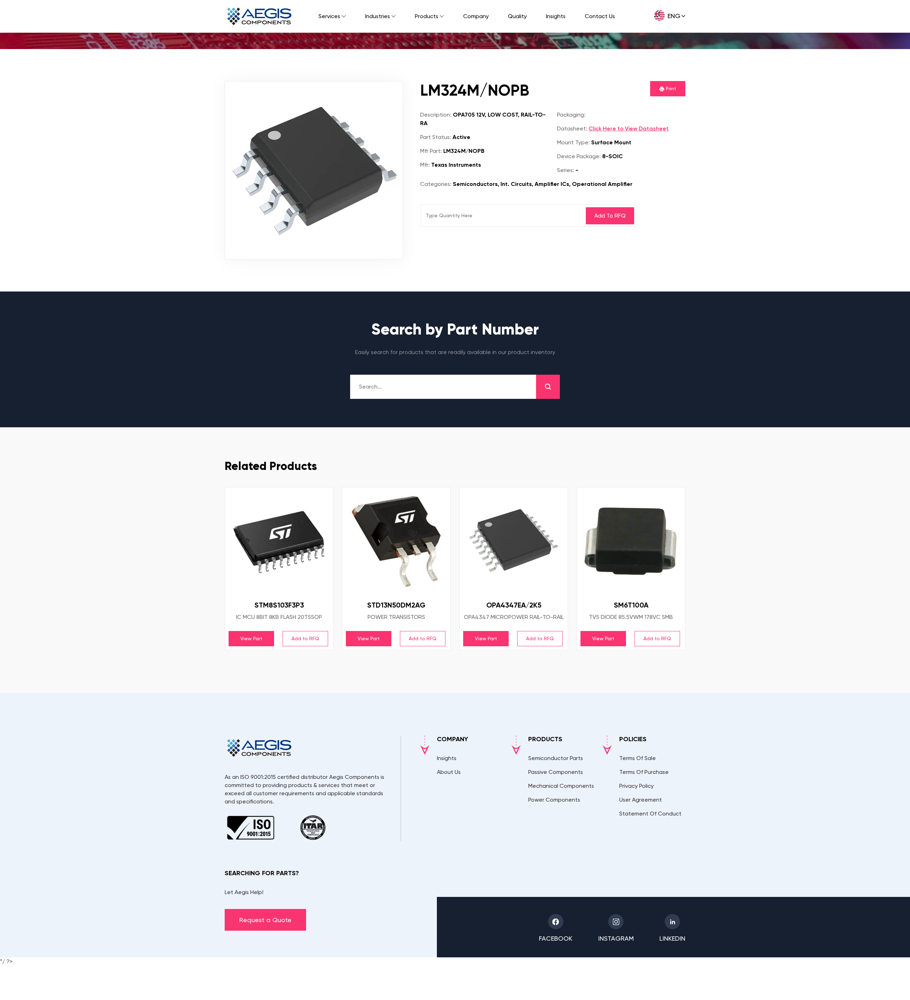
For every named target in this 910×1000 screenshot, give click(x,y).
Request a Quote (265, 920)
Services (329, 16)
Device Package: (579, 156)
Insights (556, 16)
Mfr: (425, 164)
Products (426, 16)
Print (670, 88)
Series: (565, 170)
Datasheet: (572, 128)
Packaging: (571, 114)
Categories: (435, 184)
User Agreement (640, 799)
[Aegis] (259, 16)
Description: (435, 114)
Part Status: (435, 137)
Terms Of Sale (637, 758)
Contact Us (600, 16)
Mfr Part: (431, 151)
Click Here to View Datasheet (629, 128)
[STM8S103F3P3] (279, 541)
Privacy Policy (636, 785)
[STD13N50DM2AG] (396, 541)
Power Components (554, 799)
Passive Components (555, 772)
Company (476, 16)
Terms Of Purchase (644, 772)
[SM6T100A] (630, 541)
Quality (517, 16)
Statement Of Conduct (650, 813)
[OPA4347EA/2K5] (513, 541)
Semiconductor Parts (555, 758)
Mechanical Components (561, 785)
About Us (449, 772)
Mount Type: (573, 142)
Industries (377, 16)
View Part (251, 638)
